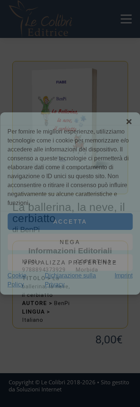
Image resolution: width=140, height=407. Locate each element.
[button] (129, 121)
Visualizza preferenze (70, 262)
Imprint (124, 275)
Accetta (70, 221)
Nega (70, 242)
